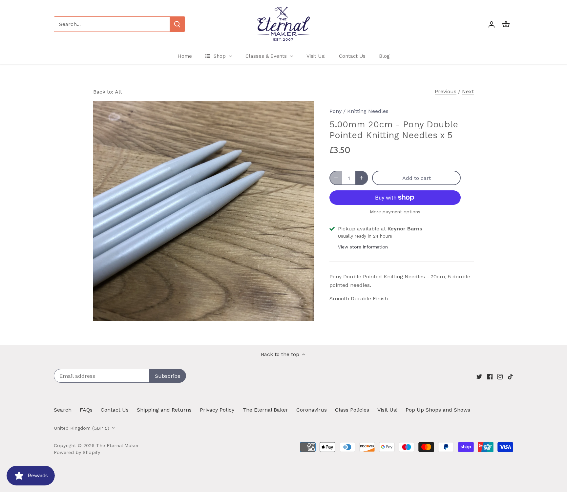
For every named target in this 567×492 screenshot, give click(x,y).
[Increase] (361, 178)
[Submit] (177, 24)
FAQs (86, 410)
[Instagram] (500, 376)
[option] (203, 211)
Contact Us (115, 410)
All (118, 92)
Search (63, 410)
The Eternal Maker (117, 445)
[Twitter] (479, 376)
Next (468, 91)
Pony (335, 111)
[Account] (491, 24)
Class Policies (352, 410)
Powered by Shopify (77, 452)
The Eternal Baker (265, 410)
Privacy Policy (217, 410)
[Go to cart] (506, 24)
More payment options (395, 211)
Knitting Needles (367, 111)
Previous (445, 91)
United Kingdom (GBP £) (81, 428)
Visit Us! (387, 410)
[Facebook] (490, 376)
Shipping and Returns (164, 410)
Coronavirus (311, 410)
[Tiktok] (510, 376)
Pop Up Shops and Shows (438, 410)
